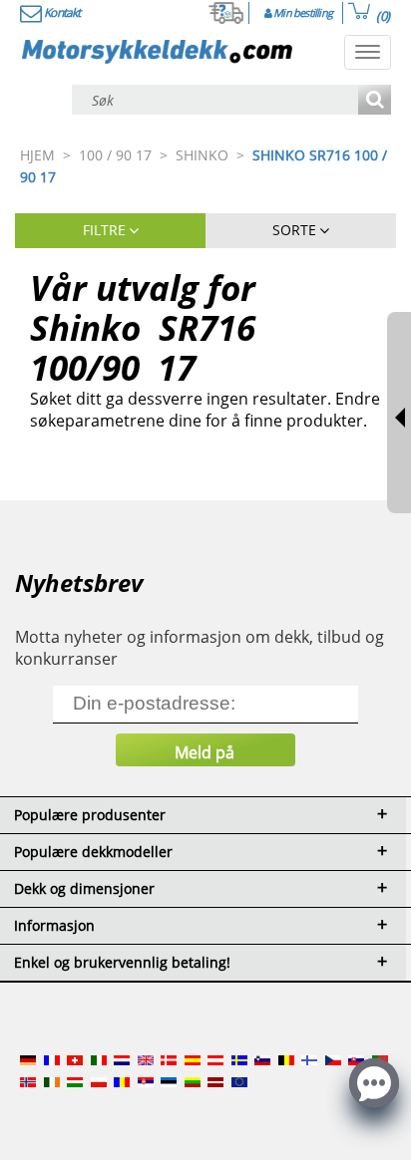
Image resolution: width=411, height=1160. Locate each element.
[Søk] (374, 101)
